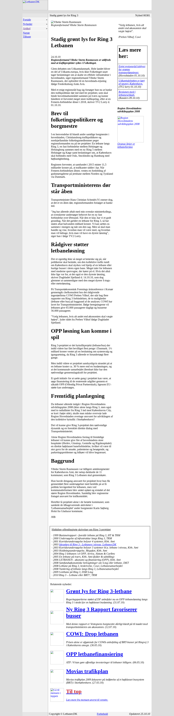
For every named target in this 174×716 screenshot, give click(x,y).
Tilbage (27, 36)
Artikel (26, 28)
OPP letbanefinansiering (94, 654)
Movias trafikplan (87, 671)
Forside (27, 19)
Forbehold (102, 713)
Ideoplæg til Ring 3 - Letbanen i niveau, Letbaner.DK (87, 544)
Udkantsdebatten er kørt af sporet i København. (132, 82)
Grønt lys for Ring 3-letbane (99, 591)
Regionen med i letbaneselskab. (127, 93)
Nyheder (27, 24)
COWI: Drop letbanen (92, 634)
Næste (26, 32)
